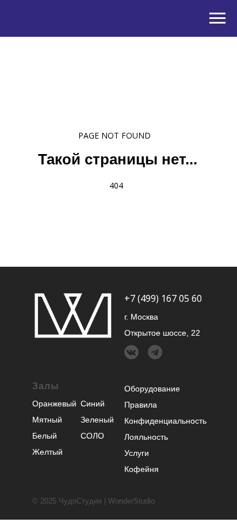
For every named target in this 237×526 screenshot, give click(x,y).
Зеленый (97, 419)
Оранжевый (54, 403)
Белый (44, 435)
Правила (140, 404)
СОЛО (92, 435)
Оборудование (152, 388)
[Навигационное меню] (217, 18)
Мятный (47, 419)
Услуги (136, 453)
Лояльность (146, 436)
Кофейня (141, 469)
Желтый (47, 451)
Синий (93, 403)
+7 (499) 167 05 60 (163, 298)
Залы (45, 386)
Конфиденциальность (165, 420)
